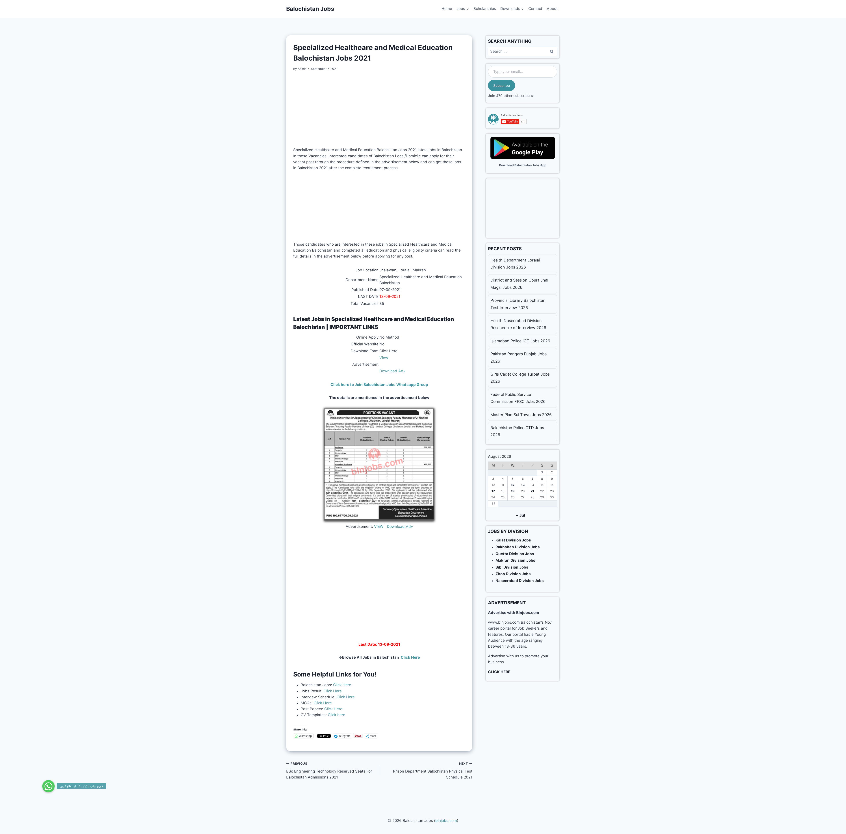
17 (493, 491)
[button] (48, 786)
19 (512, 491)
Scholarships (484, 8)
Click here (336, 715)
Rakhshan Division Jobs (517, 547)
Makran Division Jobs (515, 560)
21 (532, 491)
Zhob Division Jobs (513, 574)
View (383, 358)
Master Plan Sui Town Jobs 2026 (521, 414)
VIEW (378, 526)
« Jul (520, 515)
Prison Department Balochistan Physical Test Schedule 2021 (432, 770)
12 (512, 485)
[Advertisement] (379, 109)
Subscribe (501, 85)
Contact (535, 8)
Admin (302, 68)
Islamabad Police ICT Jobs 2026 (520, 341)
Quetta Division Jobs (514, 554)
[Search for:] (522, 51)
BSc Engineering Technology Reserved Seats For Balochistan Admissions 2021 (329, 770)
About (552, 8)
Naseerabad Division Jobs (519, 580)
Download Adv (392, 371)
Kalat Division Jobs (513, 540)
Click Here (341, 685)
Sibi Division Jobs (511, 567)
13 (523, 485)
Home (447, 8)
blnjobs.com (446, 820)
